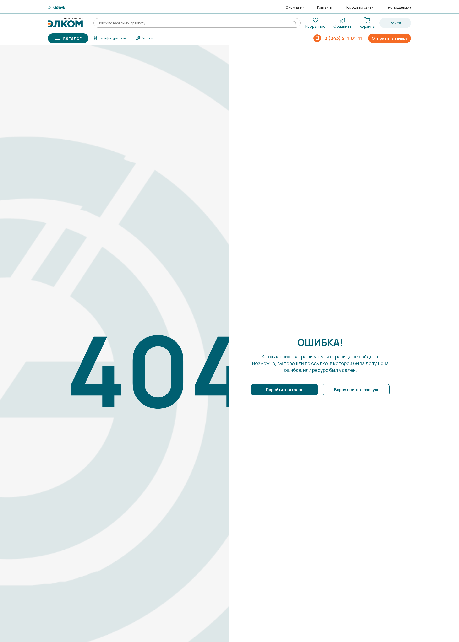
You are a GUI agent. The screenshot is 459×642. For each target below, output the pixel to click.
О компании (295, 7)
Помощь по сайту (359, 7)
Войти (395, 23)
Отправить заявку (389, 38)
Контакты (324, 7)
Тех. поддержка (398, 7)
